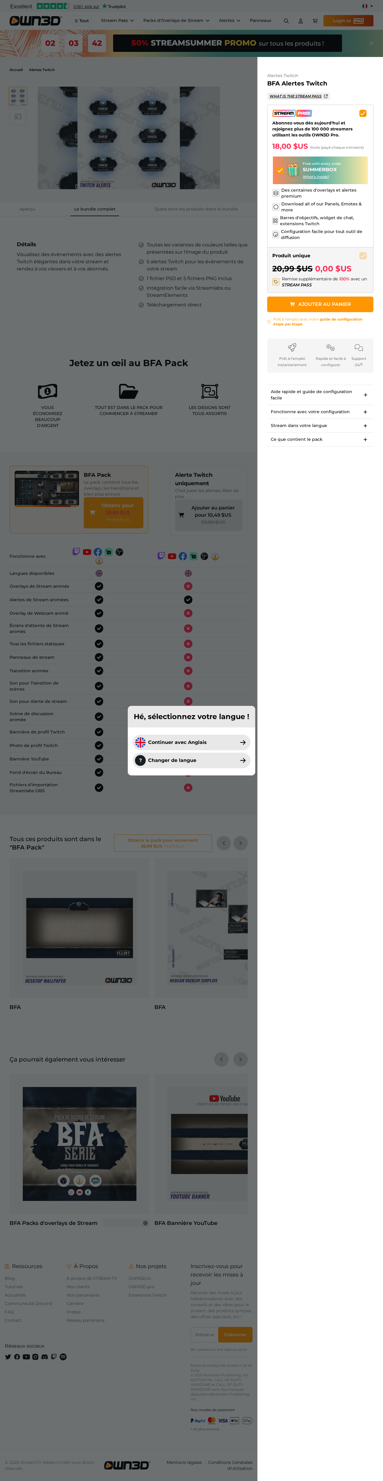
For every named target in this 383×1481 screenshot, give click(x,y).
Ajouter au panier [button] (324, 304)
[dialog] (191, 740)
